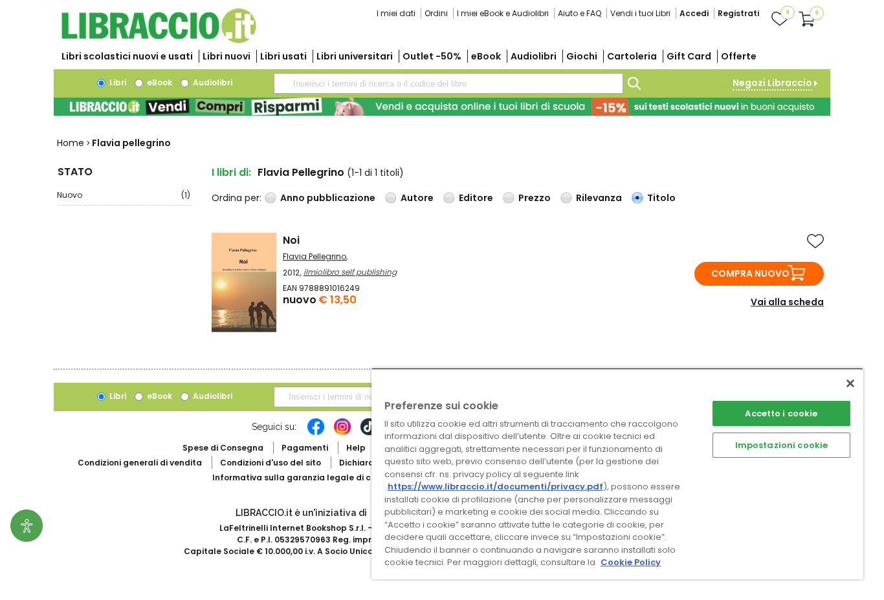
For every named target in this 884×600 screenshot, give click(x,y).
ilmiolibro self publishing (350, 271)
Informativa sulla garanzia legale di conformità (312, 477)
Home (70, 142)
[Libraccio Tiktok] (369, 433)
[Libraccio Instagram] (342, 433)
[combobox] (448, 83)
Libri (116, 82)
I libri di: (231, 172)
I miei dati (396, 13)
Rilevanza (599, 197)
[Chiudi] (850, 383)
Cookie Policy (631, 562)
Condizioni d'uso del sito (270, 462)
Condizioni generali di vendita (140, 462)
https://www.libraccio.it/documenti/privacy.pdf (495, 486)
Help (356, 447)
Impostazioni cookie (781, 445)
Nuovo (123, 194)
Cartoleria (632, 56)
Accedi (694, 13)
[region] (617, 473)
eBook (486, 56)
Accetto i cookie (781, 413)
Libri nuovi (226, 56)
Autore (417, 197)
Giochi (581, 56)
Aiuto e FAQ (579, 13)
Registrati (738, 13)
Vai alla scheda (787, 301)
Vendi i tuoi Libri (640, 13)
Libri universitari (354, 56)
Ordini (436, 13)
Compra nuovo (750, 273)
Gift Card (689, 56)
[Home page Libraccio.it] (158, 40)
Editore (476, 197)
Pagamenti (305, 447)
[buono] (442, 107)
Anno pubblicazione (327, 197)
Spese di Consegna (222, 447)
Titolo (661, 197)
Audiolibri (534, 56)
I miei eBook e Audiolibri (503, 13)
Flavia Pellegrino (314, 256)
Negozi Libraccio (772, 82)
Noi (291, 240)
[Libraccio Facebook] (316, 433)
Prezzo (534, 197)
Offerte (739, 56)
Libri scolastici (127, 56)
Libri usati (283, 56)
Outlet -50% (432, 56)
